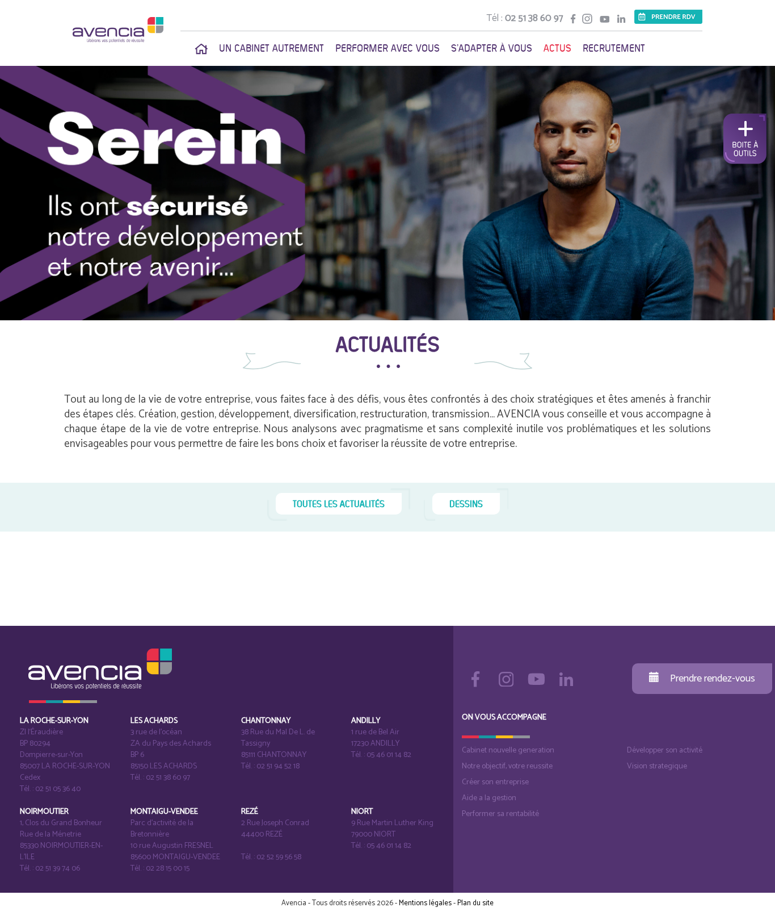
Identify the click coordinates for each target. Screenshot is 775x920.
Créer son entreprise (495, 782)
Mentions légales (425, 903)
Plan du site (475, 903)
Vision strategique (657, 766)
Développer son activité (664, 750)
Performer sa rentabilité (500, 814)
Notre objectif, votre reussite (507, 766)
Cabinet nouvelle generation (508, 750)
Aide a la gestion (489, 798)
